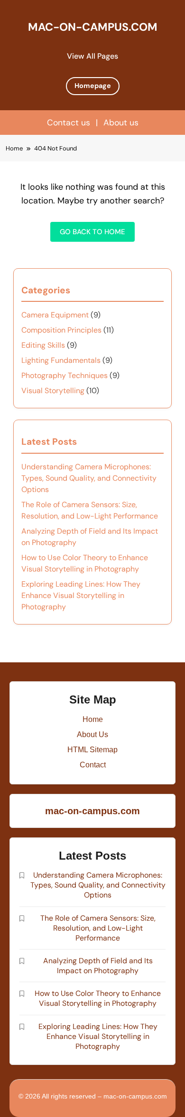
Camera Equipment (55, 315)
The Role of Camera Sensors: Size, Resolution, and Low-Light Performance (98, 928)
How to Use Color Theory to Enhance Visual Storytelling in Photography (98, 998)
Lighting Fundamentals (61, 360)
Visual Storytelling (52, 391)
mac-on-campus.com (92, 27)
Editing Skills (43, 345)
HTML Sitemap (92, 750)
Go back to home (92, 232)
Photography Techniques (64, 375)
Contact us (68, 122)
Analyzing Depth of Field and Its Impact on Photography (98, 966)
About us (121, 122)
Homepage (92, 85)
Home (93, 719)
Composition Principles (61, 330)
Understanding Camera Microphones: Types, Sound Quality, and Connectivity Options (89, 478)
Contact (93, 765)
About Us (92, 734)
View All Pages (92, 56)
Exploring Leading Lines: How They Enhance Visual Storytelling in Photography (80, 595)
